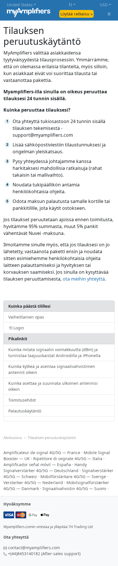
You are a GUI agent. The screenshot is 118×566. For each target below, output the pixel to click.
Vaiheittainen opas (26, 317)
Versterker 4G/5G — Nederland (33, 482)
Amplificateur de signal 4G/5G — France (41, 452)
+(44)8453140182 (24, 553)
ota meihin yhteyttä (84, 279)
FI (70, 4)
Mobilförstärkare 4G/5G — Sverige (73, 476)
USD (104, 4)
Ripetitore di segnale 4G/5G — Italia (67, 458)
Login (18, 328)
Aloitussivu (12, 437)
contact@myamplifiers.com (34, 547)
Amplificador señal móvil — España (37, 464)
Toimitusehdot (22, 400)
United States (20, 4)
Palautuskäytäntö (24, 411)
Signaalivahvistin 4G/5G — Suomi (74, 488)
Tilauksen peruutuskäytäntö (52, 437)
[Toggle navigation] (109, 13)
